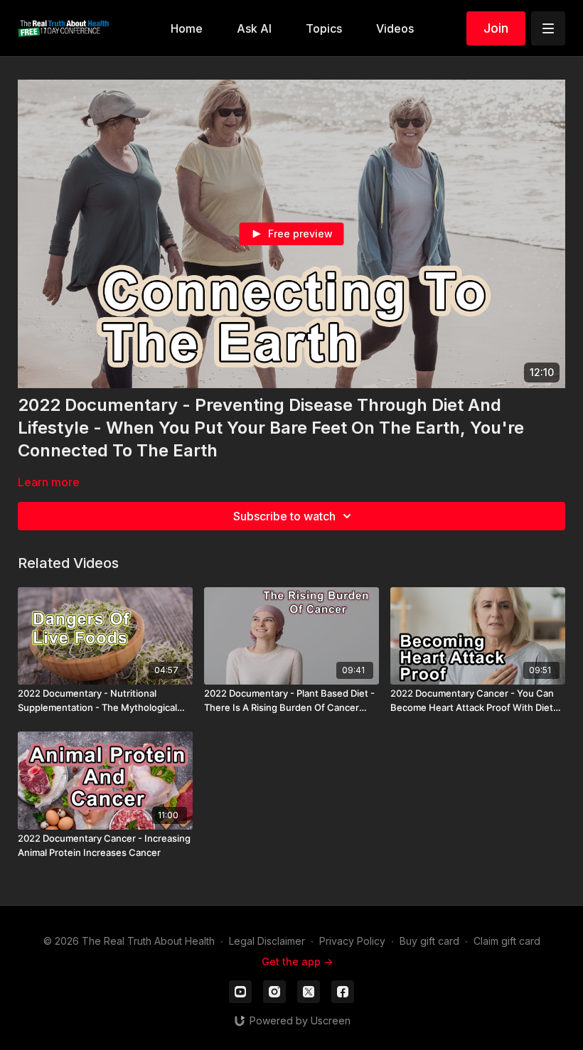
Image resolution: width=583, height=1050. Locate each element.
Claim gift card (507, 941)
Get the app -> (297, 961)
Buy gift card (429, 941)
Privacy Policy (352, 941)
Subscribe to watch (284, 516)
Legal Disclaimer (267, 941)
